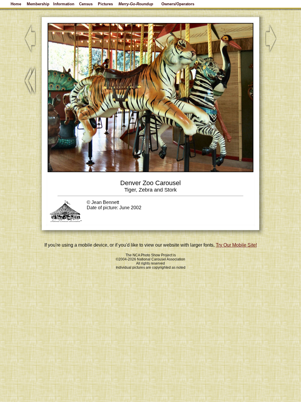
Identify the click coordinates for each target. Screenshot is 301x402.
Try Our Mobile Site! (236, 244)
